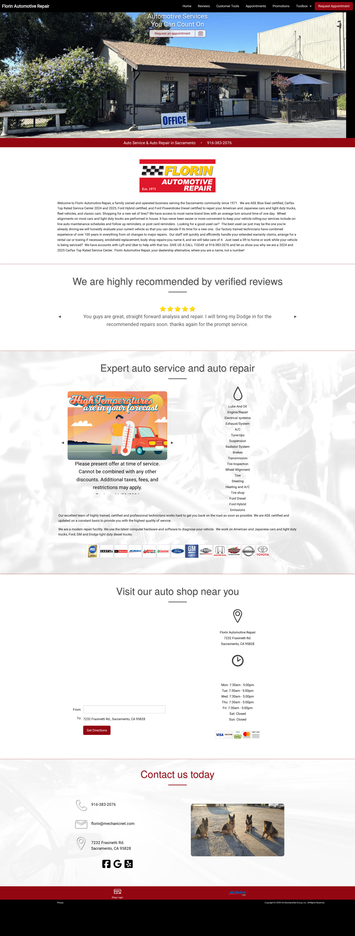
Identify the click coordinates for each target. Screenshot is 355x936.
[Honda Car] (220, 551)
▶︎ (295, 316)
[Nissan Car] (248, 551)
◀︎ (59, 316)
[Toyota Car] (262, 551)
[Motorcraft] (121, 551)
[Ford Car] (177, 551)
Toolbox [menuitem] (302, 6)
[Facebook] (106, 864)
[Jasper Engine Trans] (149, 551)
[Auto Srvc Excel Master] (92, 551)
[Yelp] (128, 864)
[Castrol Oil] (163, 551)
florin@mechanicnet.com (113, 823)
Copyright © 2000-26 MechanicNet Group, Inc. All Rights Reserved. (295, 902)
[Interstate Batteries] (234, 551)
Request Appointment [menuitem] (333, 6)
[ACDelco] (135, 551)
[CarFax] (106, 551)
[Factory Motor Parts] (206, 551)
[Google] (117, 864)
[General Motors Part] (191, 551)
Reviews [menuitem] (204, 6)
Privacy (60, 902)
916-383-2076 (219, 142)
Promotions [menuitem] (281, 6)
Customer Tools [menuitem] (227, 6)
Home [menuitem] (187, 6)
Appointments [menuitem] (256, 6)
